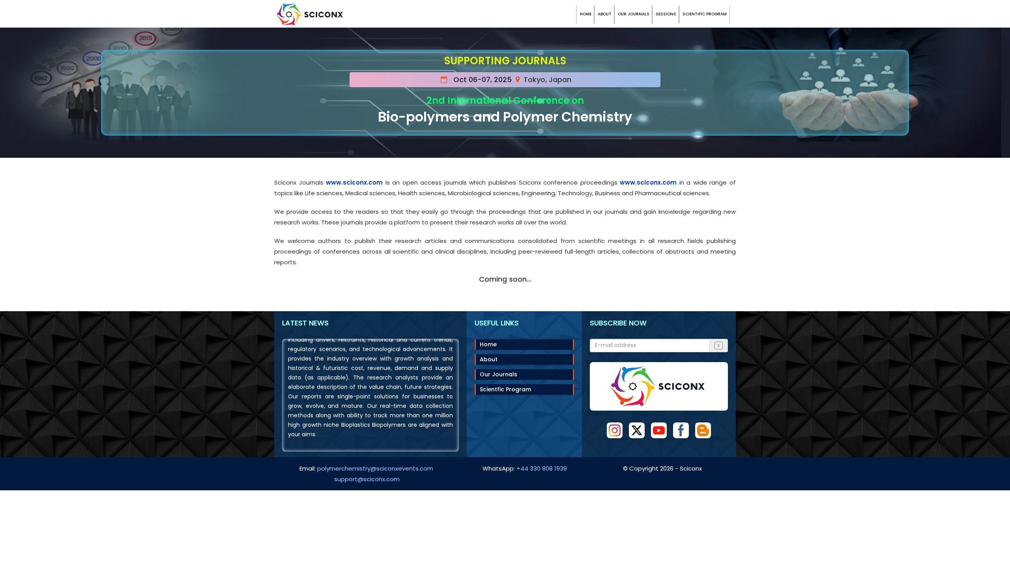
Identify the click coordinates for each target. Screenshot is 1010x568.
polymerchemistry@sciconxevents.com (375, 468)
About (605, 14)
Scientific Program (705, 14)
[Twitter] (637, 430)
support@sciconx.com (367, 479)
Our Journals (633, 14)
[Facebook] (681, 430)
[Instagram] (615, 430)
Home (585, 14)
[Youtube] (659, 430)
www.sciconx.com (354, 182)
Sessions (666, 14)
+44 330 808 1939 (541, 468)
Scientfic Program (505, 389)
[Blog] (703, 430)
